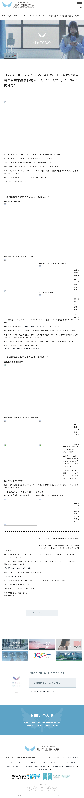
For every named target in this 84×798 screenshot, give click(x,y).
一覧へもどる (36, 613)
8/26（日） (13, 576)
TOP (3, 16)
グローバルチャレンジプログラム (35, 326)
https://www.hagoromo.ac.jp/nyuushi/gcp (21, 348)
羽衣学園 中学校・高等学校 (36, 766)
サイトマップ (32, 762)
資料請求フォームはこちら (47, 682)
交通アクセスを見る (70, 758)
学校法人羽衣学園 (12, 766)
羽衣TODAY (12, 16)
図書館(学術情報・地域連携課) (64, 766)
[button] (79, 4)
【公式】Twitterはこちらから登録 (17, 568)
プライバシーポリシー (49, 762)
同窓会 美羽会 (43, 769)
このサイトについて (16, 762)
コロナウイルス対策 (68, 762)
